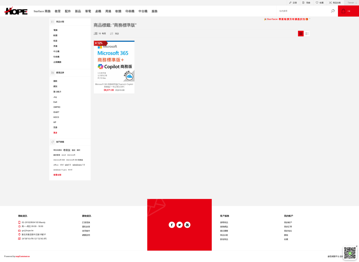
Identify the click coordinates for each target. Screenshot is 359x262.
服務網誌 (224, 226)
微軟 (55, 81)
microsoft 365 (59, 160)
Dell (55, 102)
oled (61, 165)
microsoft (71, 155)
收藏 (286, 239)
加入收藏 (124, 85)
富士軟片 (57, 92)
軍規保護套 (57, 150)
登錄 (308, 3)
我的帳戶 (288, 222)
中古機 (56, 51)
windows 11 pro (60, 170)
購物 (286, 235)
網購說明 (86, 235)
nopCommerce (23, 256)
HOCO (56, 117)
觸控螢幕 (56, 155)
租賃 (55, 41)
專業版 (66, 150)
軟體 (55, 35)
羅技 (55, 86)
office (55, 165)
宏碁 (55, 127)
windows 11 (79, 164)
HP (54, 122)
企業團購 (57, 62)
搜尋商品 (224, 222)
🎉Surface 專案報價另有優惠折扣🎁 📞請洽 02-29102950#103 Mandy (305, 19)
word (70, 170)
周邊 (55, 46)
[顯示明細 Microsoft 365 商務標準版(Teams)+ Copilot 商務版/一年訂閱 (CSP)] (114, 67)
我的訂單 (288, 226)
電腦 (55, 30)
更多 (55, 133)
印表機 (56, 57)
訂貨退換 (86, 222)
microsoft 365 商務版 (74, 160)
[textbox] (301, 11)
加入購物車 (111, 85)
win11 (68, 164)
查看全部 (57, 175)
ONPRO (56, 107)
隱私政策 (86, 226)
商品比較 (337, 3)
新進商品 (224, 239)
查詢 (332, 11)
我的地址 (288, 231)
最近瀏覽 (224, 231)
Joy (55, 97)
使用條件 (86, 231)
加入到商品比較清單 (131, 85)
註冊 (295, 3)
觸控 (78, 150)
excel (64, 155)
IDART (56, 112)
